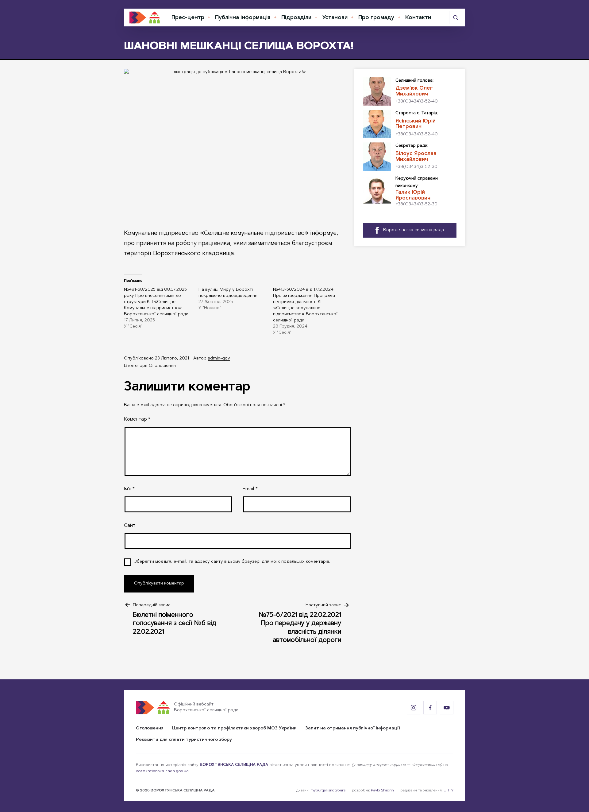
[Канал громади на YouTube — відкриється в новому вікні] (446, 707)
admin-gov (219, 358)
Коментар (137, 419)
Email (250, 489)
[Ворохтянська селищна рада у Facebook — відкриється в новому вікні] (430, 707)
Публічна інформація (242, 18)
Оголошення (162, 366)
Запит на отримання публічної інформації (352, 728)
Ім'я (129, 489)
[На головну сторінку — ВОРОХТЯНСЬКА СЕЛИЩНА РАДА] (144, 17)
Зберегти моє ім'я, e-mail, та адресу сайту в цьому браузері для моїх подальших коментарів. (232, 562)
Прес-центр (187, 18)
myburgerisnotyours (327, 790)
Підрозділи (296, 18)
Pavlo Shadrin (382, 790)
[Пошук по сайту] (455, 17)
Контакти (418, 18)
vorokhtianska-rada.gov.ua (162, 771)
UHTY (448, 790)
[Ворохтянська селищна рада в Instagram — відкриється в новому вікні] (413, 707)
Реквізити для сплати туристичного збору (184, 740)
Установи (335, 18)
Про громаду (376, 18)
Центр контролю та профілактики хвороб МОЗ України (234, 728)
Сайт (129, 525)
